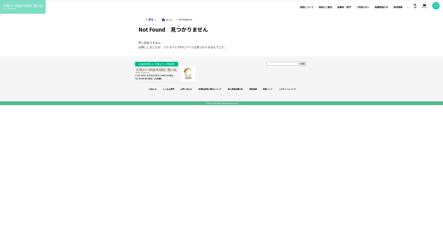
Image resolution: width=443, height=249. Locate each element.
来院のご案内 (325, 7)
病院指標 (253, 89)
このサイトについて (287, 89)
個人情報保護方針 (235, 89)
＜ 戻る (149, 19)
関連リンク (268, 89)
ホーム (167, 20)
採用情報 (398, 7)
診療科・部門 (344, 7)
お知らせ (153, 89)
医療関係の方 (381, 7)
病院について (307, 7)
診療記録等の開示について (210, 89)
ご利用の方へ (363, 7)
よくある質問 (168, 89)
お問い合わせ (186, 89)
